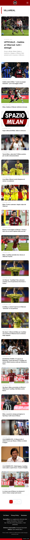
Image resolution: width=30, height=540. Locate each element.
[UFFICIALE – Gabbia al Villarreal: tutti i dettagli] (15, 38)
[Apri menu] (27, 2)
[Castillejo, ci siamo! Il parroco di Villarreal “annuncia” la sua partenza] (15, 299)
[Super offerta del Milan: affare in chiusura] (15, 122)
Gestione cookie (26, 538)
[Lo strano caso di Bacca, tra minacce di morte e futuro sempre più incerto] (15, 483)
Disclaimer (24, 515)
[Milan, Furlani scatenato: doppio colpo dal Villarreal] (15, 196)
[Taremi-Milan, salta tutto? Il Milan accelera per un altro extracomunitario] (15, 146)
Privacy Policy (15, 515)
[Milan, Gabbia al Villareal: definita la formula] (15, 98)
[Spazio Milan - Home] (15, 3)
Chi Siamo (6, 515)
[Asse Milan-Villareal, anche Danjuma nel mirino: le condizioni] (15, 171)
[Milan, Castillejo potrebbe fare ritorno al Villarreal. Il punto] (15, 247)
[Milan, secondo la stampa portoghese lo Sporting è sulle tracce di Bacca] (15, 406)
